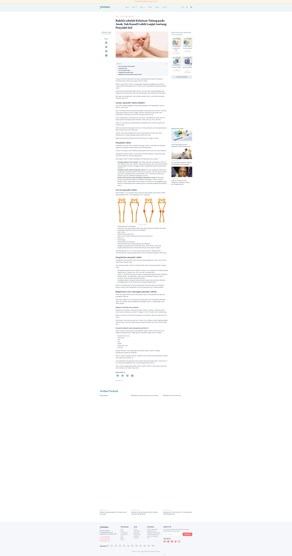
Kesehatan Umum (129, 16)
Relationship (137, 534)
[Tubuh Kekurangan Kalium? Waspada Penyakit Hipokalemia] (181, 135)
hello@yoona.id (105, 541)
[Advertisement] (181, 104)
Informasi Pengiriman (152, 536)
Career (157, 7)
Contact (164, 7)
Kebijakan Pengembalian (153, 532)
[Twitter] (175, 541)
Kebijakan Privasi (151, 531)
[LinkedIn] (172, 541)
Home (127, 7)
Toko (122, 529)
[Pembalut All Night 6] (187, 61)
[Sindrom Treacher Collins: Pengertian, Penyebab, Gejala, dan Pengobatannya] (181, 171)
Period (135, 529)
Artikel (122, 531)
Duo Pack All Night (176, 67)
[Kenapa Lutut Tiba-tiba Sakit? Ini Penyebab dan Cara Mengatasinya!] (177, 451)
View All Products (182, 77)
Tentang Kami (124, 532)
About (150, 7)
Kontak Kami (124, 534)
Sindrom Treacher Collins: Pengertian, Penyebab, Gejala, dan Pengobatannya (180, 182)
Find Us (122, 539)
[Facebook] (164, 541)
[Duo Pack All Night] (176, 61)
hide (166, 64)
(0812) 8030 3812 (105, 539)
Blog (141, 7)
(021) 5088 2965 (105, 537)
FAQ (148, 538)
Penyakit (136, 538)
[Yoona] (105, 7)
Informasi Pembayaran (153, 534)
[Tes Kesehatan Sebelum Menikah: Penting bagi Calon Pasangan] (181, 153)
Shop (133, 7)
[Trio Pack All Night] (187, 42)
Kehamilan (136, 532)
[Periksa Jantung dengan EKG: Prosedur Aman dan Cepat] (114, 451)
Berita (122, 538)
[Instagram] (168, 541)
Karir (122, 536)
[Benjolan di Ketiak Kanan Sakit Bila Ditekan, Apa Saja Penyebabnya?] (146, 451)
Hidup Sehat (137, 531)
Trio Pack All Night (187, 48)
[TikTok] (179, 541)
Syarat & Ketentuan (152, 529)
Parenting (136, 536)
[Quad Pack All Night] (176, 42)
